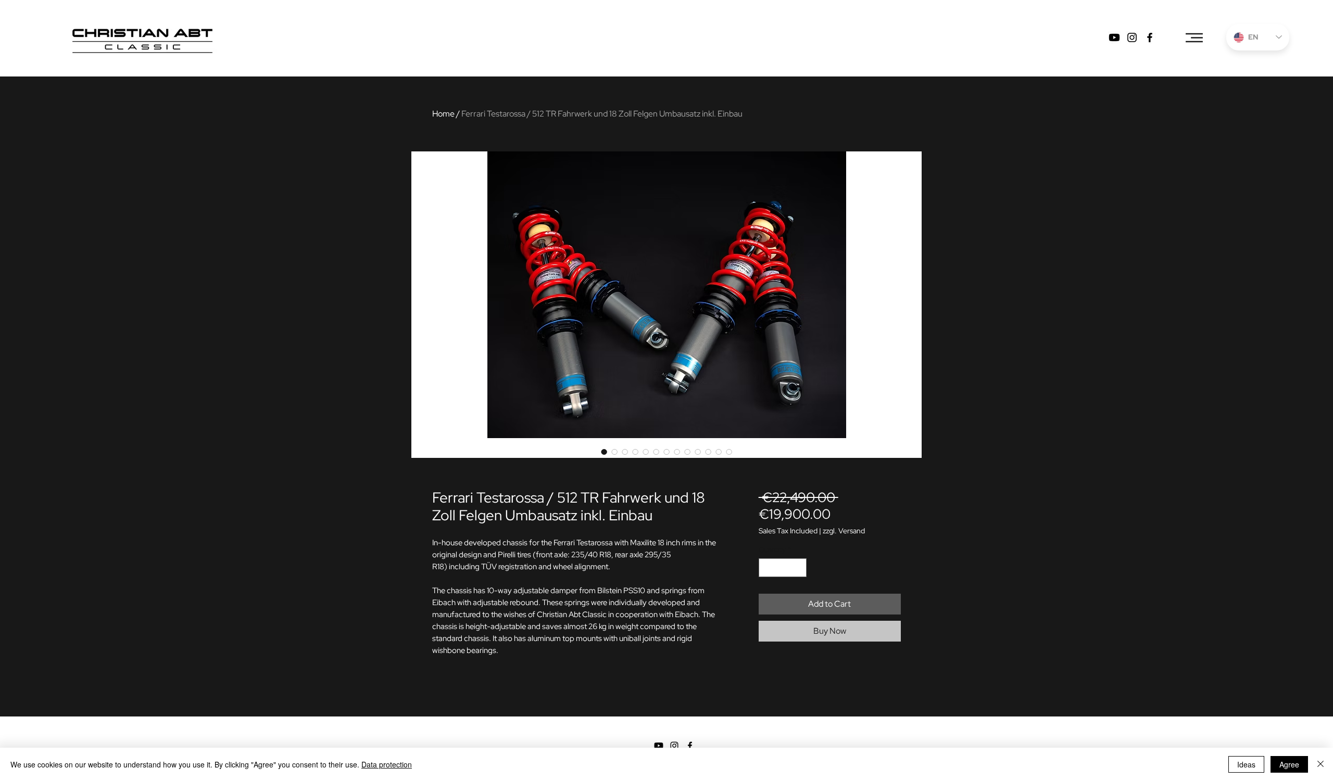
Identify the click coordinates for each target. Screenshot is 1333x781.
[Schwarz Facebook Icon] (690, 745)
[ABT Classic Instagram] (1132, 37)
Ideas (1246, 764)
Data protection (386, 764)
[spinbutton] (782, 568)
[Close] (1320, 764)
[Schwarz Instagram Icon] (674, 745)
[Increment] (799, 568)
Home (443, 113)
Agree (1289, 764)
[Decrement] (766, 568)
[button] (1193, 37)
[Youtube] (1114, 37)
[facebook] (1149, 37)
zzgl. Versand (844, 531)
